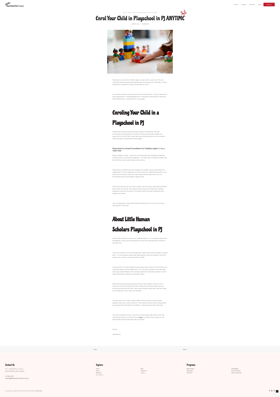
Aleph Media (39, 390)
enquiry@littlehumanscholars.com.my (17, 378)
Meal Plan (98, 372)
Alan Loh (146, 24)
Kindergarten (234, 368)
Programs (243, 4)
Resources (251, 4)
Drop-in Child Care (236, 372)
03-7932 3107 (9, 376)
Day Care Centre (235, 370)
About (97, 370)
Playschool (190, 370)
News (129, 12)
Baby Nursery (190, 368)
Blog (142, 368)
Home (124, 12)
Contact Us (144, 370)
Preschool (189, 372)
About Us (236, 4)
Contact (259, 4)
